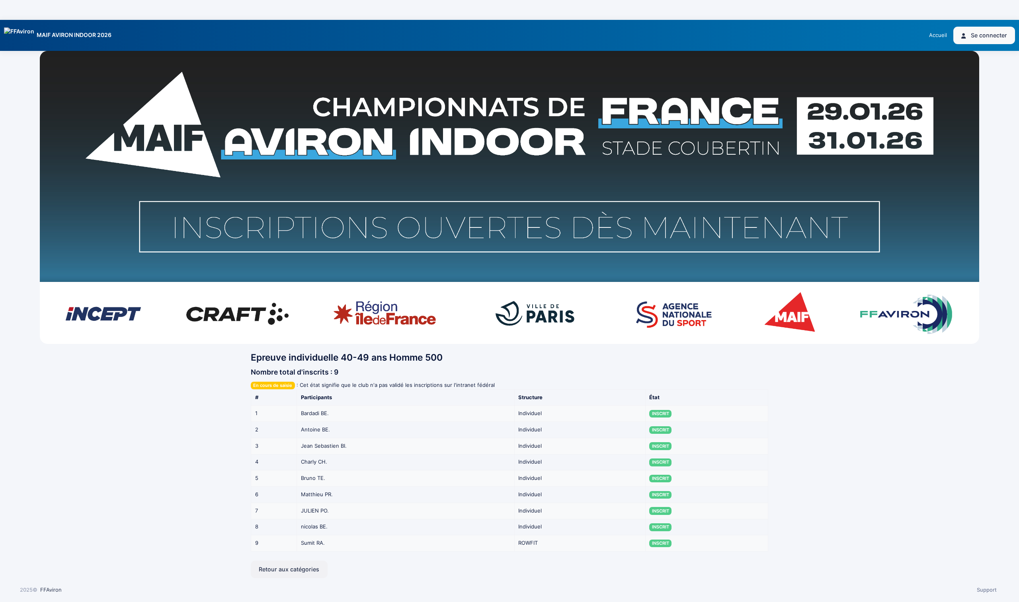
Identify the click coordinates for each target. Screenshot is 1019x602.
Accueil (938, 35)
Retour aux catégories (289, 569)
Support (987, 589)
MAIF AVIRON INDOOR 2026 (74, 34)
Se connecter (988, 35)
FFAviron (51, 589)
